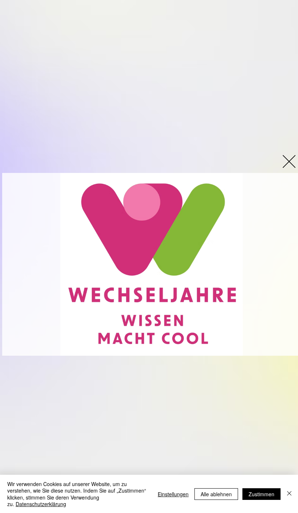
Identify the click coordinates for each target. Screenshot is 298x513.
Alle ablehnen (216, 494)
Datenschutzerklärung (41, 504)
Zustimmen (261, 494)
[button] (289, 161)
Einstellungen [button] (173, 494)
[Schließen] (289, 494)
